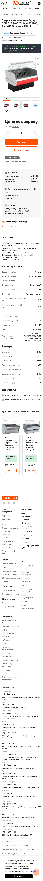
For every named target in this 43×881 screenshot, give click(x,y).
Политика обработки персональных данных (20, 850)
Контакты (26, 520)
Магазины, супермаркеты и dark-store (11, 522)
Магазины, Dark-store (10, 627)
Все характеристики (11, 226)
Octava (38, 272)
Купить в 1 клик (21, 150)
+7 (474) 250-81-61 (9, 774)
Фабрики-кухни (8, 657)
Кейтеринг (6, 640)
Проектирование (9, 564)
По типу (14, 14)
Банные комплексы (10, 660)
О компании (27, 509)
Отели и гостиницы (10, 528)
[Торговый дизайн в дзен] (13, 503)
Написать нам (10, 498)
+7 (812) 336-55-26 (9, 713)
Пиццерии (6, 670)
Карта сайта (7, 841)
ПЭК (6, 192)
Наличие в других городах (16, 161)
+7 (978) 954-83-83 (9, 733)
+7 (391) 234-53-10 (9, 823)
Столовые (6, 653)
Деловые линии (11, 195)
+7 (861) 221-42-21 (8, 694)
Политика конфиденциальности (15, 846)
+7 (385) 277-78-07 (9, 705)
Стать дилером (8, 590)
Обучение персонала (11, 578)
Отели (4, 643)
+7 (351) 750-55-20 (9, 804)
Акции (24, 513)
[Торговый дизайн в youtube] (9, 503)
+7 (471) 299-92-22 (9, 765)
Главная (5, 14)
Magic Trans (10, 198)
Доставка (26, 523)
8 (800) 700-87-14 (15, 51)
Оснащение (7, 567)
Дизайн (5, 581)
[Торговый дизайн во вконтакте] (4, 503)
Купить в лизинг (8, 231)
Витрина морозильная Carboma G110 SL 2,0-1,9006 (11, 445)
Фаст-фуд (25, 585)
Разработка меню (9, 571)
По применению (8, 607)
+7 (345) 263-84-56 (9, 743)
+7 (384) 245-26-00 (9, 814)
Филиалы (26, 516)
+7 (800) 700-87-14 (9, 754)
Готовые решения (9, 574)
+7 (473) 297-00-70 (9, 724)
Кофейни (5, 630)
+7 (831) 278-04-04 (9, 784)
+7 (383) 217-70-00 (9, 832)
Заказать (21, 142)
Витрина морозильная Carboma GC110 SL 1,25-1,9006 (31, 445)
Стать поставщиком (10, 594)
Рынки (4, 674)
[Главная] (21, 3)
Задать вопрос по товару (16, 222)
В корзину (11, 470)
